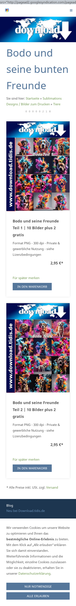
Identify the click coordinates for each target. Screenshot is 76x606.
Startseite (32, 98)
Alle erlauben (38, 596)
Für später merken (26, 278)
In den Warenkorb (32, 287)
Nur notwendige (38, 586)
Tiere (56, 104)
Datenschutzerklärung (34, 573)
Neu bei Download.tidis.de (25, 511)
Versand (52, 487)
